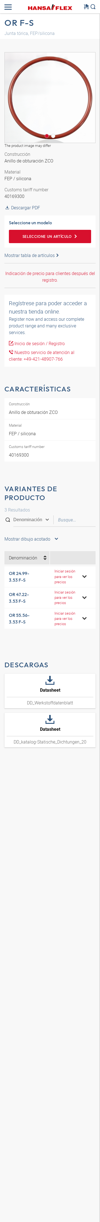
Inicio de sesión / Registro (39, 343)
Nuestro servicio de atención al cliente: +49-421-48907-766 (41, 355)
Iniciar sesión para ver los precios (64, 576)
